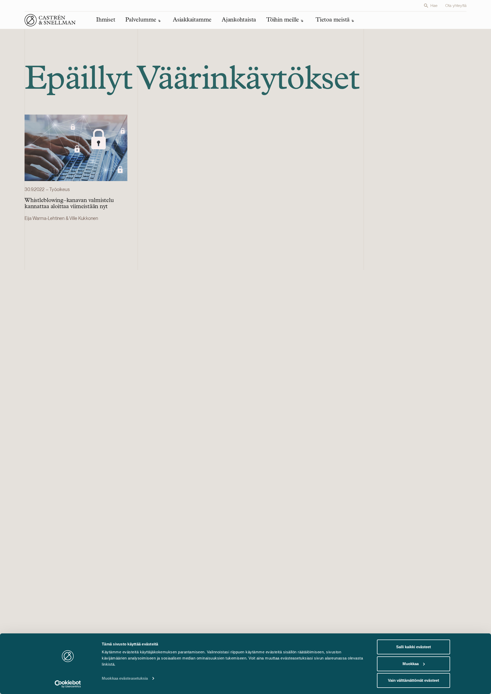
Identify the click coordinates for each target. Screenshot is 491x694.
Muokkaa (411, 664)
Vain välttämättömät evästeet (413, 680)
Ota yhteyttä (455, 5)
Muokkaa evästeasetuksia (125, 678)
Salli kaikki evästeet (413, 647)
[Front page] (50, 20)
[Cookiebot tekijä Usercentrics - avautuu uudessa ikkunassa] (68, 684)
